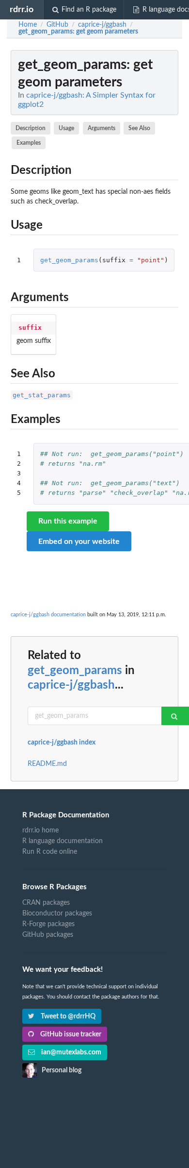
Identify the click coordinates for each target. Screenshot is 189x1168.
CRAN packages (46, 902)
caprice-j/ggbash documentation (48, 614)
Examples (28, 143)
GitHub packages (47, 934)
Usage (66, 128)
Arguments (101, 128)
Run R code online (49, 851)
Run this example (67, 521)
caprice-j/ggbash (71, 685)
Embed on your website (79, 541)
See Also (139, 128)
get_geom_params (69, 260)
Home (27, 24)
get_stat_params (42, 395)
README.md (47, 764)
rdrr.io (21, 9)
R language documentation (62, 841)
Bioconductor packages (57, 913)
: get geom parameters (78, 31)
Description (31, 128)
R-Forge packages (48, 924)
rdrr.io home (40, 830)
